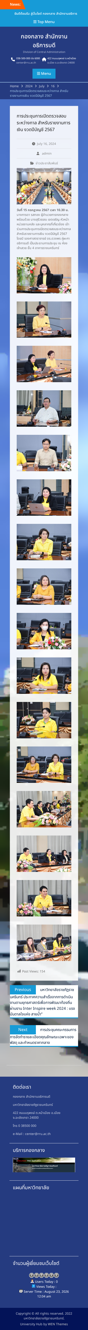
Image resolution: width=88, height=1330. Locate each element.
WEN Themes (58, 1324)
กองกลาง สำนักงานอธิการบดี (44, 41)
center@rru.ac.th (26, 63)
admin (47, 153)
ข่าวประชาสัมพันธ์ (47, 163)
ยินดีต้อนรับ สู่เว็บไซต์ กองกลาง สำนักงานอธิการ (45, 13)
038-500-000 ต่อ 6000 (28, 58)
